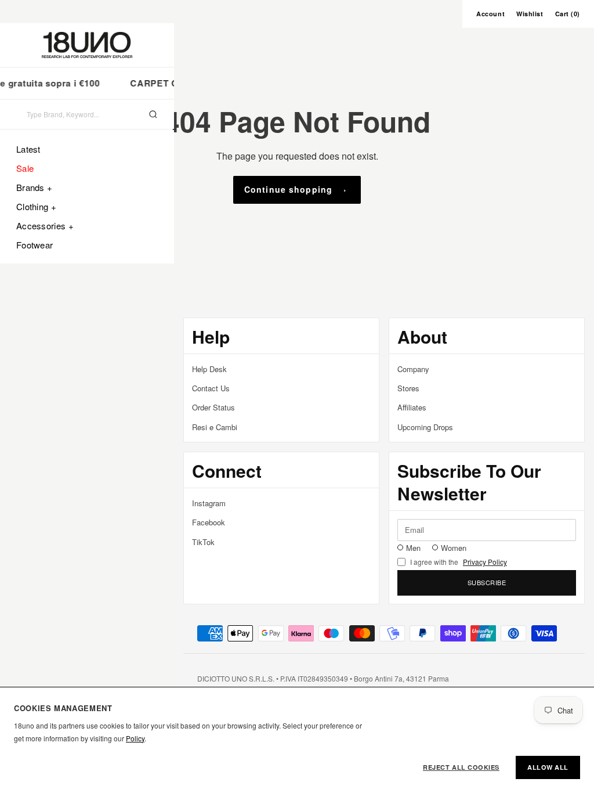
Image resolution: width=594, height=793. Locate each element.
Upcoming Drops (425, 426)
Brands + (34, 187)
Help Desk (209, 368)
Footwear (34, 245)
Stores (408, 388)
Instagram (209, 503)
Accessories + (45, 225)
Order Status (213, 407)
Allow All (547, 767)
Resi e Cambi (214, 426)
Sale (25, 168)
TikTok (203, 541)
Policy (135, 738)
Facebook (208, 522)
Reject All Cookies (461, 767)
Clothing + (36, 206)
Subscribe (487, 582)
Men (413, 547)
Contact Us (211, 388)
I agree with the (458, 562)
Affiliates (411, 407)
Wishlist (529, 13)
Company (413, 368)
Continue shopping (288, 189)
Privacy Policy (485, 562)
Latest (28, 149)
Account (490, 13)
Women (453, 547)
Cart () (567, 13)
